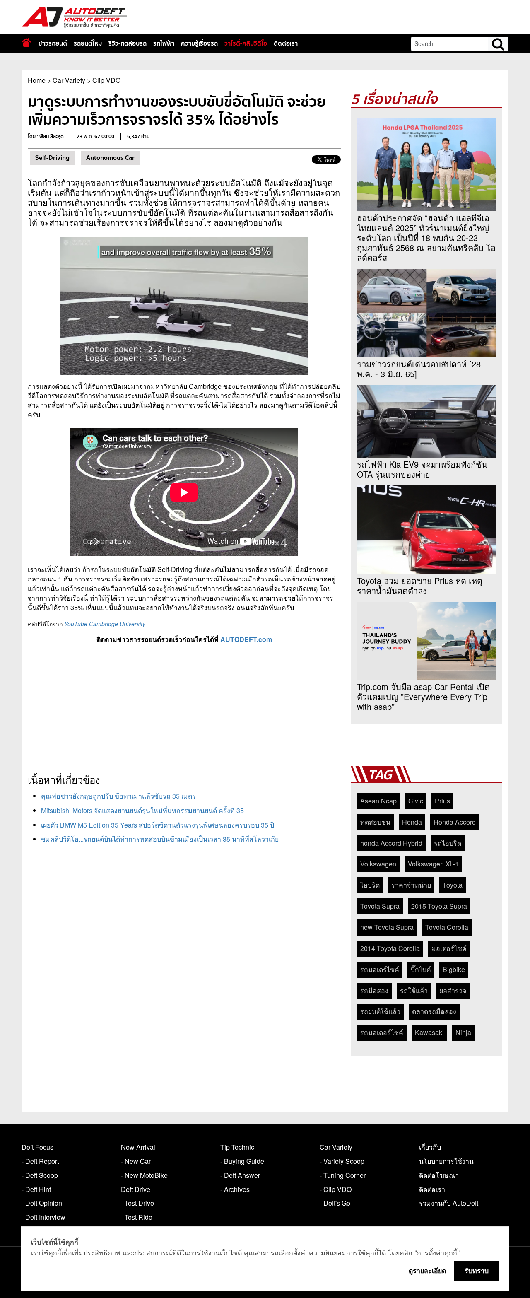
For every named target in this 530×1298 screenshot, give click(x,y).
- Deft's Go (335, 1203)
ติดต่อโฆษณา (439, 1175)
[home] (26, 42)
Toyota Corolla (446, 927)
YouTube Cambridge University (104, 624)
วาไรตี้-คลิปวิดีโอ (245, 43)
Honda (412, 822)
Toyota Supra (380, 906)
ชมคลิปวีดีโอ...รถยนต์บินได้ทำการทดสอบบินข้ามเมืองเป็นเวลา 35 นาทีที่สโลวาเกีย (160, 839)
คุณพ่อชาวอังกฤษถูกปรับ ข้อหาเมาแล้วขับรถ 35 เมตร (118, 796)
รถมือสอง (374, 990)
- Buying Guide (242, 1161)
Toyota (453, 885)
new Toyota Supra (387, 927)
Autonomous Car (110, 157)
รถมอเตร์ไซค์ (379, 969)
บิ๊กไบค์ (421, 969)
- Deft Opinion (42, 1203)
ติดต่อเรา (286, 43)
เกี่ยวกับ (430, 1147)
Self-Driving (52, 157)
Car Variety (69, 80)
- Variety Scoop (342, 1161)
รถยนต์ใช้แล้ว (380, 1011)
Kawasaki (429, 1032)
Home (37, 80)
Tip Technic (237, 1147)
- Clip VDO (336, 1189)
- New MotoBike (144, 1175)
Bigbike (454, 969)
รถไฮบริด (447, 843)
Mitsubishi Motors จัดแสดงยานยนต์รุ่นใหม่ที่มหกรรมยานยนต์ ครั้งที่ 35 (142, 810)
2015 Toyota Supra (439, 906)
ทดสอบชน (375, 822)
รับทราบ (477, 1271)
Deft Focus (37, 1147)
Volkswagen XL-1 (433, 864)
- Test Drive (137, 1203)
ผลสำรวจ (452, 990)
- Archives (235, 1189)
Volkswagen (378, 864)
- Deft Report (40, 1161)
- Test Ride (136, 1217)
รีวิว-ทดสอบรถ (127, 43)
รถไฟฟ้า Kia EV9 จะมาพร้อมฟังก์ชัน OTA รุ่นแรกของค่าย (422, 469)
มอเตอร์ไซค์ (449, 948)
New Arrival (138, 1147)
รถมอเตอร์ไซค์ (381, 1032)
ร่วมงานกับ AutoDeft (448, 1203)
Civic (415, 801)
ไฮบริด (370, 885)
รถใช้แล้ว (414, 990)
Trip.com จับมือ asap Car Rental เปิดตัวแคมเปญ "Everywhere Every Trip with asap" (423, 697)
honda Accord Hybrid (391, 843)
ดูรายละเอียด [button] (427, 1271)
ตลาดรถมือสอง (434, 1011)
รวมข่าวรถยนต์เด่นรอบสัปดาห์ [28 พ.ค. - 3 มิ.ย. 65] (419, 369)
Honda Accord (455, 822)
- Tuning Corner (343, 1175)
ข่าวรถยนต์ (53, 43)
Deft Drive (135, 1189)
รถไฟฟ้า (163, 43)
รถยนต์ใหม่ (88, 43)
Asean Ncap (378, 801)
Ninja (463, 1032)
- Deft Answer (240, 1175)
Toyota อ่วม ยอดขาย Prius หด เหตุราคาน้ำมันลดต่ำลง (419, 586)
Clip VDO (106, 80)
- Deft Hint (36, 1189)
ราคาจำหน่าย (411, 885)
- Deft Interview (43, 1217)
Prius (442, 801)
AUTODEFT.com (246, 639)
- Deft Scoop (40, 1175)
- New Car (136, 1161)
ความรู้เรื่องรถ (199, 43)
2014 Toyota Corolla (390, 948)
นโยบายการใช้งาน (446, 1161)
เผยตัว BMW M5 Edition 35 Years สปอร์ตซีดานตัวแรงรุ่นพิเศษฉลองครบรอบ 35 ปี (157, 825)
